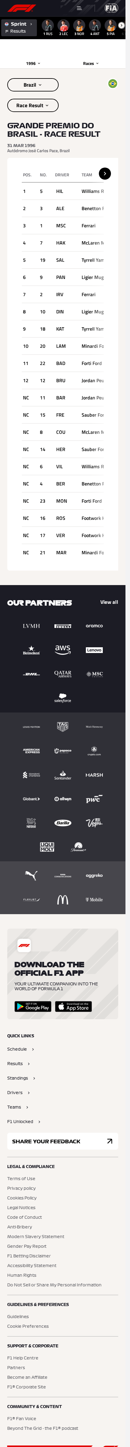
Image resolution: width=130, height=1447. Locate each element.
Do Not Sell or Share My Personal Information (54, 1285)
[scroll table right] (105, 174)
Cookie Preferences (28, 1326)
